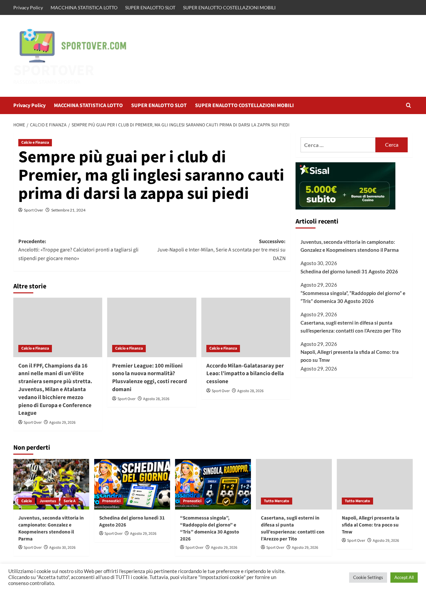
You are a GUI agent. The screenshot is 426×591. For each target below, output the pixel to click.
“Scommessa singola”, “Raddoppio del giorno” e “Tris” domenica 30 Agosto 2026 (353, 297)
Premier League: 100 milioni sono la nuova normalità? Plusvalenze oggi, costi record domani (149, 377)
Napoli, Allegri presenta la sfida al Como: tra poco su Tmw (350, 356)
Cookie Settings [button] (368, 577)
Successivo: (221, 250)
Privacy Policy (28, 7)
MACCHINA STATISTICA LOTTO (84, 7)
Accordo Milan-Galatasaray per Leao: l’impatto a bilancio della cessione (245, 374)
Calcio (26, 501)
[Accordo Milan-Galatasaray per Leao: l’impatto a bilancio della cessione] (245, 327)
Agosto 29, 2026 (62, 422)
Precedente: (78, 250)
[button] (408, 105)
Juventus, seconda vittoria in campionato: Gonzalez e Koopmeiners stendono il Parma (350, 246)
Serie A (70, 501)
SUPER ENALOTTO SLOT (150, 7)
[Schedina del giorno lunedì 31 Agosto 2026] (132, 484)
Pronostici (111, 501)
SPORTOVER (53, 70)
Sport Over (33, 210)
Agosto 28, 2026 (156, 399)
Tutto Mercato (276, 501)
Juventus (48, 501)
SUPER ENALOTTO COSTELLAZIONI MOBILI (229, 7)
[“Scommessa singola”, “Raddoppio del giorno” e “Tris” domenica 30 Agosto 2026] (213, 484)
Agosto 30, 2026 (62, 547)
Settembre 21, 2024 (68, 210)
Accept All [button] (404, 577)
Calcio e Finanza (35, 142)
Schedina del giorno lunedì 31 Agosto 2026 (349, 272)
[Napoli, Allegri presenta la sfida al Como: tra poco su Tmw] (375, 484)
